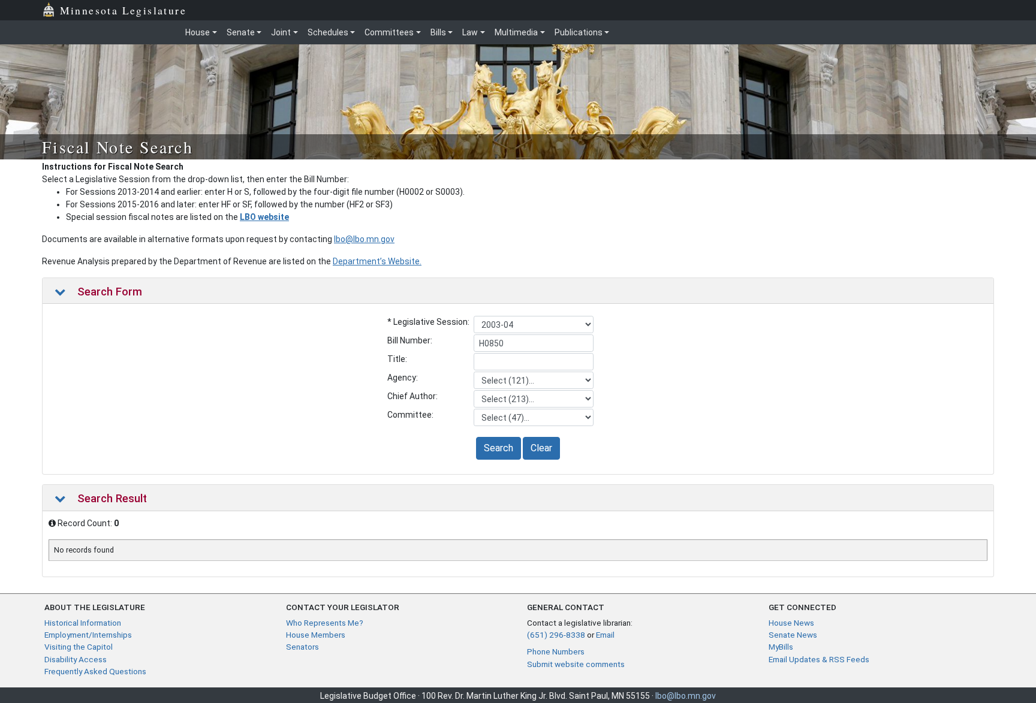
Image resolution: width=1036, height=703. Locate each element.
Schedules (328, 32)
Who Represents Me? (324, 622)
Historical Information (82, 622)
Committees (389, 32)
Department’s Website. (377, 261)
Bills (438, 32)
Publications (579, 32)
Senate (241, 32)
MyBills (781, 646)
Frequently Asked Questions (95, 671)
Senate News (793, 634)
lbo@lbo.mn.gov (364, 239)
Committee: (410, 415)
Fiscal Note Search (117, 146)
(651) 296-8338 (556, 634)
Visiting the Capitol (78, 646)
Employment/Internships (88, 634)
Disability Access (75, 659)
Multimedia (516, 32)
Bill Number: (409, 340)
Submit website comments (576, 664)
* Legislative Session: (428, 322)
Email (605, 634)
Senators (302, 646)
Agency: (402, 377)
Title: (397, 359)
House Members (315, 634)
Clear (541, 448)
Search (498, 448)
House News (791, 622)
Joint (281, 32)
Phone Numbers (556, 651)
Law (470, 32)
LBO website (264, 217)
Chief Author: (412, 396)
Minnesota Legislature (123, 10)
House (197, 32)
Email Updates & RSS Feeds (819, 659)
